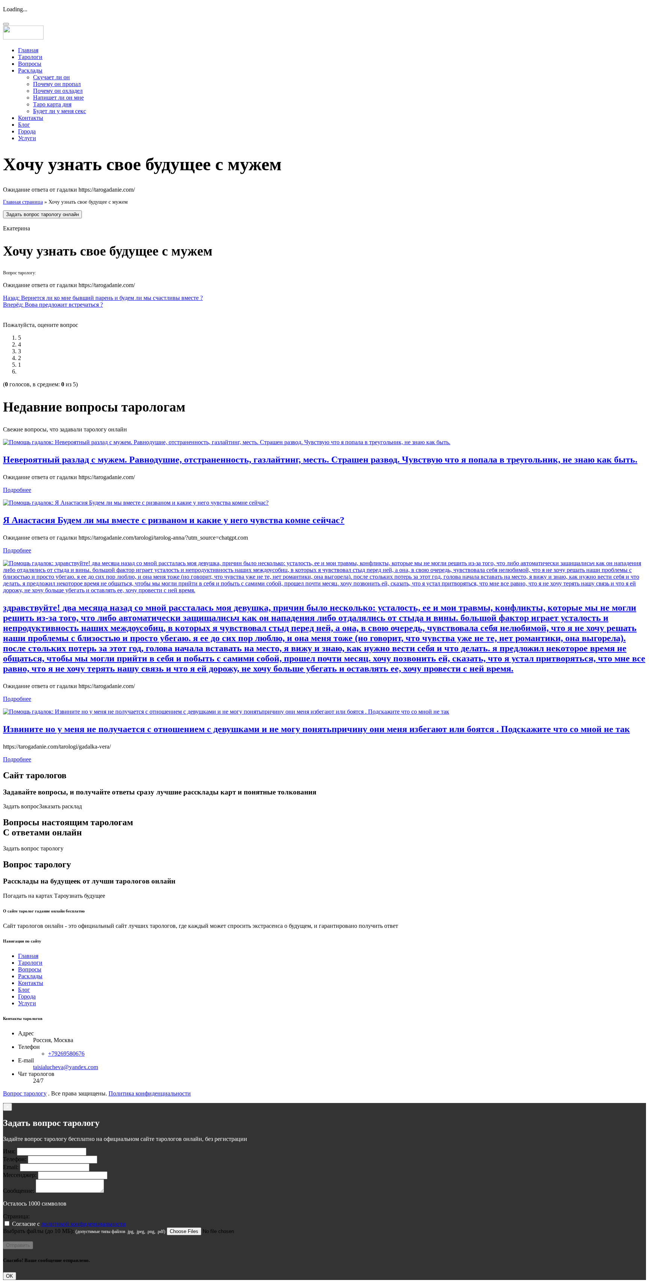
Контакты (30, 118)
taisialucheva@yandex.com (65, 1067)
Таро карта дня (52, 104)
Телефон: (14, 1159)
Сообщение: (18, 1191)
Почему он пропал (57, 84)
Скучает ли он (51, 77)
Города (27, 131)
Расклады (30, 70)
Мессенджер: (19, 1175)
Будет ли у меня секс (59, 111)
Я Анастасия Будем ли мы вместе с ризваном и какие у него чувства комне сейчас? (173, 520)
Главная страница (23, 202)
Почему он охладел (58, 91)
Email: (10, 1167)
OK (9, 1276)
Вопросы (29, 64)
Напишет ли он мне (58, 97)
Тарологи (30, 57)
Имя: (9, 1151)
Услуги (27, 138)
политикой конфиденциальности (83, 1224)
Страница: (16, 1216)
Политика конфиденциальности (150, 1093)
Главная (28, 50)
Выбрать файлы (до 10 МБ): (38, 1231)
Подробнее (17, 490)
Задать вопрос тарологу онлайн (42, 214)
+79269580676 (66, 1053)
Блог (24, 124)
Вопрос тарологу (25, 1093)
